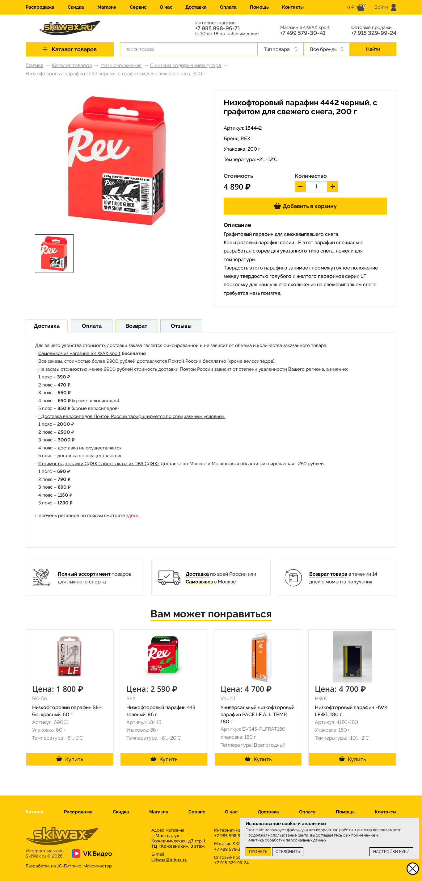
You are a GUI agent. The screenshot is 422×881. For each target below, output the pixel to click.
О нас (166, 7)
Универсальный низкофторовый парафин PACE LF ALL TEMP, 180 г (257, 714)
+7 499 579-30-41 (302, 33)
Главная (34, 65)
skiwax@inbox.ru (169, 859)
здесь (132, 515)
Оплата (228, 7)
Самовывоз (199, 582)
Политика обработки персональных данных (286, 840)
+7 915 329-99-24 (373, 33)
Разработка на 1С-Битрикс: (69, 865)
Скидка (76, 7)
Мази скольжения (120, 65)
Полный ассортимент (84, 574)
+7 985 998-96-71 (217, 28)
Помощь (259, 7)
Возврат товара (328, 574)
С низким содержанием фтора (185, 65)
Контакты (293, 7)
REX (245, 138)
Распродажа (40, 7)
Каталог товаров (72, 65)
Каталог (35, 812)
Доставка (196, 7)
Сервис (138, 7)
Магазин (106, 7)
